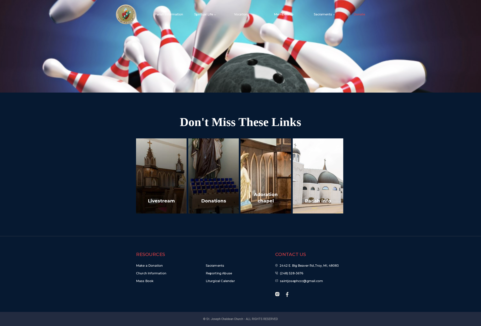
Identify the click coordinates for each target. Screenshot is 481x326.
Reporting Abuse (219, 273)
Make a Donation (149, 265)
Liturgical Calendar (220, 281)
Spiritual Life (203, 14)
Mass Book (145, 281)
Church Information (151, 273)
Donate (359, 14)
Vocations (241, 14)
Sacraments (323, 14)
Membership (283, 14)
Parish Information (168, 14)
